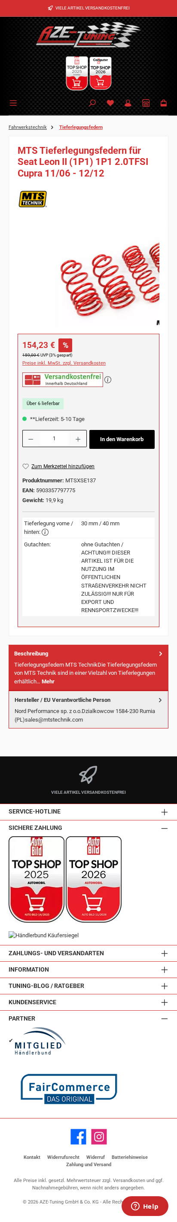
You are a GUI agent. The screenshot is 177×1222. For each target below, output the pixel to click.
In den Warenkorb (121, 439)
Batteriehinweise (130, 1157)
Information (29, 969)
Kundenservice (32, 1002)
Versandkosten (129, 1180)
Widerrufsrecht (63, 1157)
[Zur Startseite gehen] (88, 34)
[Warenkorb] (164, 103)
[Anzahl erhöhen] (78, 438)
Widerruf (95, 1157)
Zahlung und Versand (88, 1164)
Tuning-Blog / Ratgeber (46, 986)
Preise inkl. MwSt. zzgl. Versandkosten (64, 363)
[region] (88, 280)
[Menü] (14, 102)
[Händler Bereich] (146, 103)
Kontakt (32, 1157)
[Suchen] (92, 103)
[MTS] (88, 199)
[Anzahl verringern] (30, 438)
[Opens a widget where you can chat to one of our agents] (144, 1207)
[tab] (88, 668)
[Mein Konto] (128, 103)
